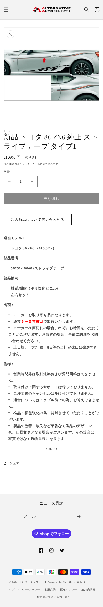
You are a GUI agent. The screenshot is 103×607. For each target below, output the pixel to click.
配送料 (13, 164)
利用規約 (50, 589)
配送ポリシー (68, 589)
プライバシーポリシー (26, 589)
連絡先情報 (88, 589)
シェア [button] (14, 463)
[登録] (79, 516)
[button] (6, 9)
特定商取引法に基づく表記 (53, 597)
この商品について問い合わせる (37, 219)
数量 (7, 172)
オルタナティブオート (33, 582)
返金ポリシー (85, 582)
